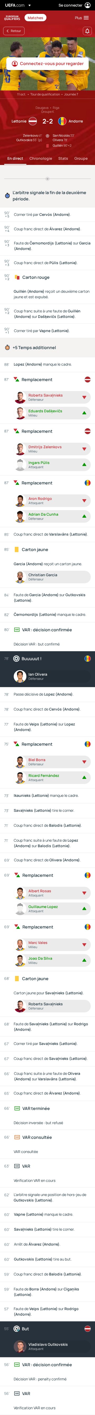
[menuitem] (46, 18)
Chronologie (41, 158)
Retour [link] (16, 31)
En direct (15, 158)
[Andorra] (87, 483)
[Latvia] (87, 379)
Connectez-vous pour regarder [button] (52, 63)
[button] (81, 18)
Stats (63, 158)
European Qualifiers (12, 17)
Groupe (81, 158)
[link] (35, 18)
